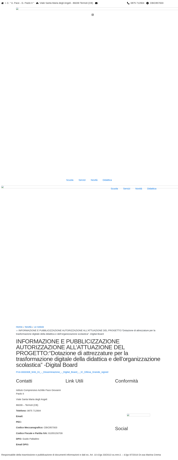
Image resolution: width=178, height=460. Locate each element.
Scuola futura (72, 446)
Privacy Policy (123, 391)
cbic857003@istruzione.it (112, 3)
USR (68, 407)
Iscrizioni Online (74, 401)
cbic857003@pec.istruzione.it (37, 422)
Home (19, 327)
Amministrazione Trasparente (81, 390)
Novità (94, 180)
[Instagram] (108, 14)
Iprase (69, 429)
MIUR (69, 396)
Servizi (82, 180)
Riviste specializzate (76, 435)
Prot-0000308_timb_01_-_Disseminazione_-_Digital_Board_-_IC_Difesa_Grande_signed (62, 372)
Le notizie (39, 327)
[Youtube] (138, 441)
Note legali (121, 403)
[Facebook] (108, 11)
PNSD (69, 441)
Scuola (69, 180)
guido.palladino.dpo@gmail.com (46, 444)
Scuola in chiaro (74, 412)
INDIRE (69, 424)
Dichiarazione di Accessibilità (131, 397)
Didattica (107, 180)
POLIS (69, 418)
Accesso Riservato (126, 408)
